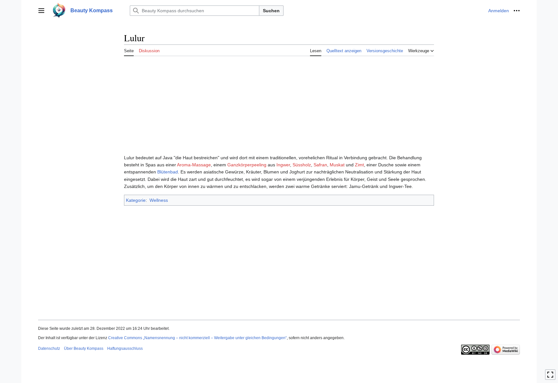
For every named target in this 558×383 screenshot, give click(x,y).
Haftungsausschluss (125, 348)
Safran (320, 164)
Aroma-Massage (194, 164)
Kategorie (136, 200)
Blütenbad (167, 171)
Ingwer (283, 164)
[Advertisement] (279, 104)
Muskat (337, 164)
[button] (41, 10)
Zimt (359, 164)
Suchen (271, 10)
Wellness (159, 200)
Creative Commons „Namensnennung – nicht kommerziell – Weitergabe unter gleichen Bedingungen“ (197, 338)
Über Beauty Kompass (83, 348)
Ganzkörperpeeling (246, 164)
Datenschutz (49, 348)
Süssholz (302, 164)
